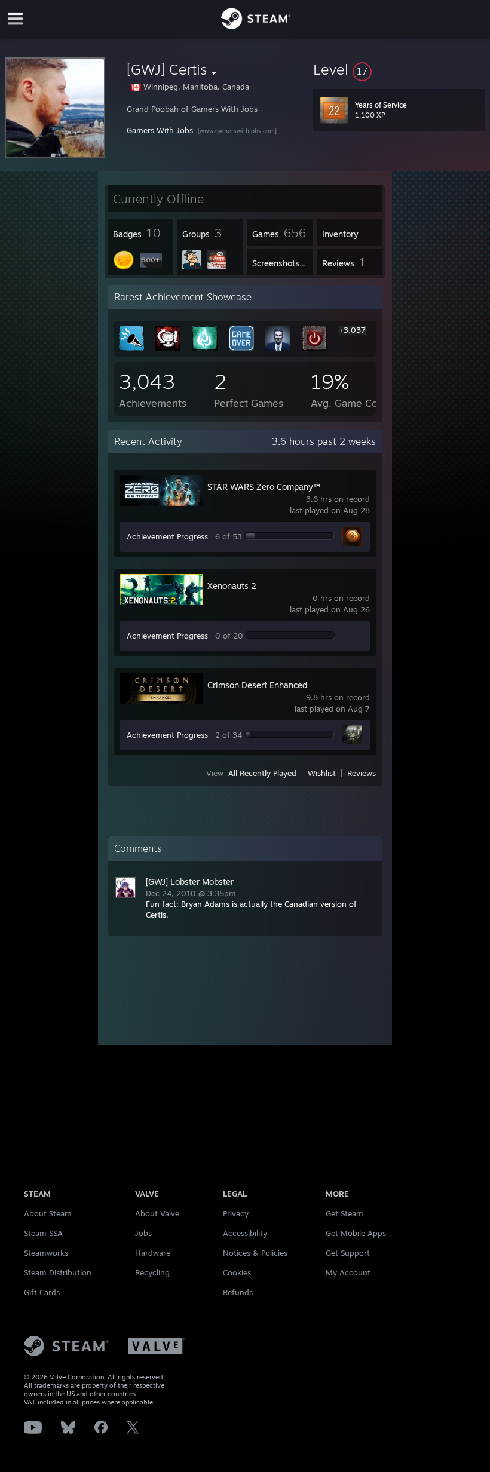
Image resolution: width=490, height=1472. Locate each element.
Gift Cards (42, 1292)
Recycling (152, 1272)
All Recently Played (262, 773)
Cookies (237, 1272)
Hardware (152, 1253)
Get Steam (344, 1213)
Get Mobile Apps (356, 1233)
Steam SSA (43, 1233)
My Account (348, 1272)
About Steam (48, 1213)
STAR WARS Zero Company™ (263, 487)
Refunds (238, 1292)
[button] (399, 69)
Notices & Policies (255, 1253)
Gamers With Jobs (160, 130)
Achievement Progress (167, 536)
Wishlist (322, 773)
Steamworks (46, 1253)
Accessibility (245, 1233)
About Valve (157, 1213)
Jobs (143, 1233)
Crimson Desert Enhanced (257, 685)
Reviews (361, 773)
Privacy (236, 1213)
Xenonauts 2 (231, 586)
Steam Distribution (57, 1272)
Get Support (348, 1253)
